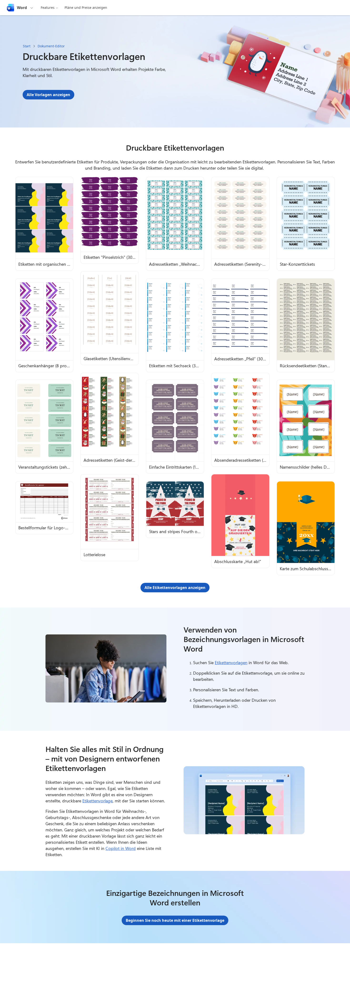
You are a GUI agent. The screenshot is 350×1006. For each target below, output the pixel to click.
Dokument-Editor (51, 46)
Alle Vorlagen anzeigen (48, 94)
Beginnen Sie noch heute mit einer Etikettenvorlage (175, 920)
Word (22, 7)
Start (26, 46)
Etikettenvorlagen (231, 662)
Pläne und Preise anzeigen (86, 7)
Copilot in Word (120, 848)
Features (48, 7)
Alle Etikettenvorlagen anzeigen (175, 587)
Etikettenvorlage (97, 801)
